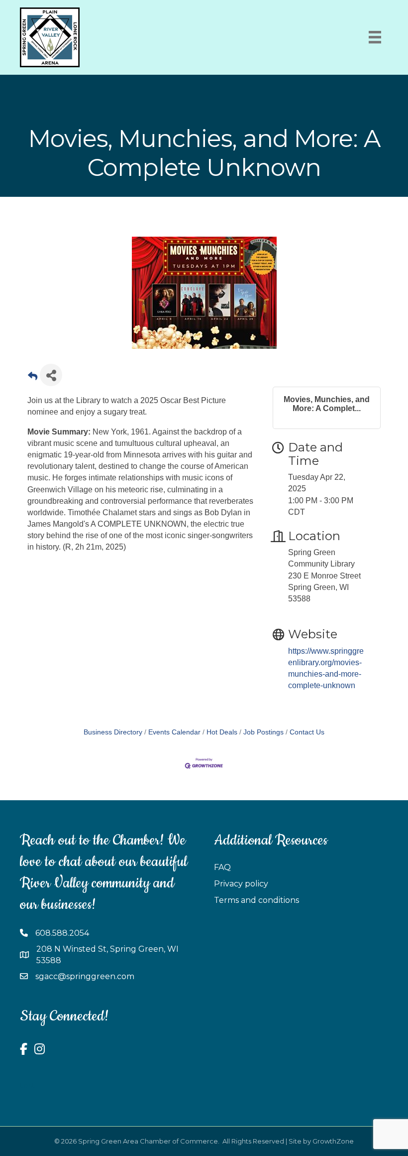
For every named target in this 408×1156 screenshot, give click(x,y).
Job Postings (263, 732)
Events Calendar (174, 732)
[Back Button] (32, 378)
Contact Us (307, 732)
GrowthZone (333, 1141)
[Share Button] (51, 375)
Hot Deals (221, 732)
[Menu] (375, 37)
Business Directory (113, 732)
